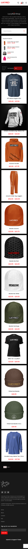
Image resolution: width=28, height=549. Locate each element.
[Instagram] (5, 492)
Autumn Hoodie (14, 163)
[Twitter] (2, 492)
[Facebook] (8, 492)
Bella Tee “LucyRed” (14, 358)
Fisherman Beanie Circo (14, 424)
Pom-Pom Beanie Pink (12, 57)
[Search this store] (18, 3)
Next (8, 467)
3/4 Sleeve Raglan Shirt (14, 98)
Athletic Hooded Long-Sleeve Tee (14, 131)
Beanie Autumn (14, 228)
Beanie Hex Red (14, 261)
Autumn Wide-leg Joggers (13, 41)
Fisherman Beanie (14, 391)
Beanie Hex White (14, 293)
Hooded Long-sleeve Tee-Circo (14, 456)
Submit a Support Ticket (13, 539)
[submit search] (24, 31)
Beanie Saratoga (14, 326)
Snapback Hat (10, 52)
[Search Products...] (13, 31)
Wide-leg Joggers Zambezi (13, 47)
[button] (26, 3)
